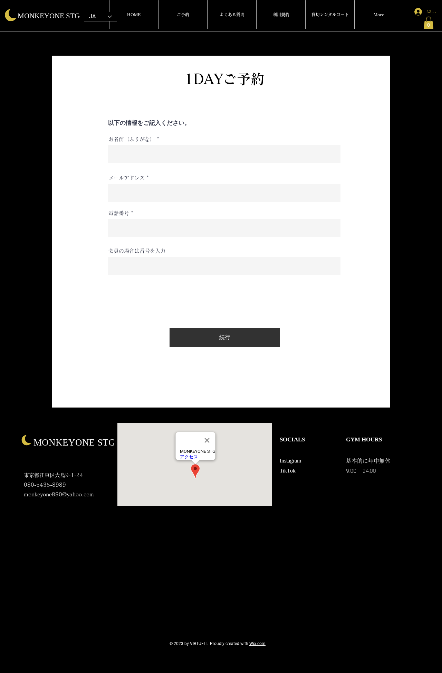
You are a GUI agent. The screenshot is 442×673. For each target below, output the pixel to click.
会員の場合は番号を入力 (136, 250)
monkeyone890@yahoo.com (59, 494)
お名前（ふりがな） (131, 139)
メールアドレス (126, 177)
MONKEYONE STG (49, 16)
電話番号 (118, 213)
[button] (428, 23)
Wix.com (257, 643)
